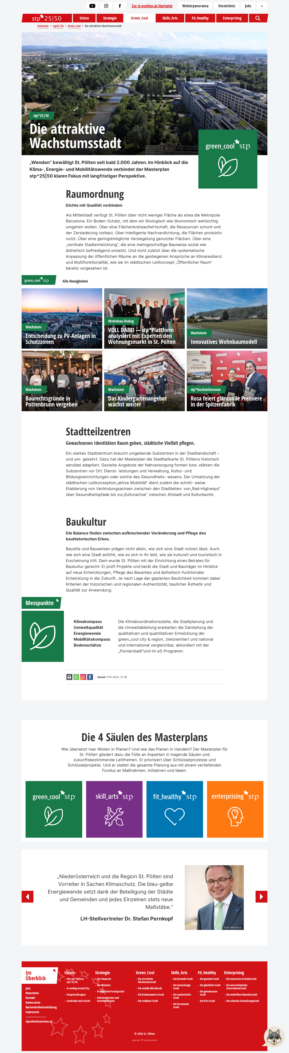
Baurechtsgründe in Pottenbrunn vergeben (51, 401)
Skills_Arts (170, 18)
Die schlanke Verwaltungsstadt (242, 1000)
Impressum (32, 1012)
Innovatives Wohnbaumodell (224, 342)
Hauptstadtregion (76, 994)
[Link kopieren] (83, 677)
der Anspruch (104, 978)
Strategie (110, 18)
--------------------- (36, 1016)
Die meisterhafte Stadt (182, 996)
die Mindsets (103, 985)
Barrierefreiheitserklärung (41, 1007)
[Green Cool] (37, 280)
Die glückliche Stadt (210, 985)
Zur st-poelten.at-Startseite (152, 5)
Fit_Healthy (200, 18)
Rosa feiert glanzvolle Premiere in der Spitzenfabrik (226, 401)
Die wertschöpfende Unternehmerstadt (236, 987)
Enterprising (232, 18)
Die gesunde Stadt (209, 978)
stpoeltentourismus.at (39, 1021)
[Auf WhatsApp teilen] (76, 677)
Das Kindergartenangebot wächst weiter (137, 401)
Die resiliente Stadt (148, 1000)
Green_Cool (139, 18)
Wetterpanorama (195, 5)
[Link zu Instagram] (106, 6)
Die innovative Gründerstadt (241, 978)
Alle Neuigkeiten (75, 281)
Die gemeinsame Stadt (208, 993)
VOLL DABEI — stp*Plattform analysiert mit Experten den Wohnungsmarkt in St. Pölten (142, 336)
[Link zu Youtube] (92, 6)
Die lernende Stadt (183, 978)
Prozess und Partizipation (110, 991)
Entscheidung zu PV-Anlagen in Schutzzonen (61, 339)
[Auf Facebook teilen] (90, 677)
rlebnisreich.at (151, 1040)
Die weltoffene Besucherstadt (241, 994)
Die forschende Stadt (181, 1005)
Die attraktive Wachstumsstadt (147, 980)
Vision (84, 18)
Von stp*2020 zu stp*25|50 (75, 980)
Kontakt (30, 998)
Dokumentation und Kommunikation (108, 999)
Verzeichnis (226, 5)
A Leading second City (78, 988)
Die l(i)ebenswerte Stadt (151, 994)
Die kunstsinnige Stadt (182, 987)
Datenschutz (33, 1002)
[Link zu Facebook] (120, 6)
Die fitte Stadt (207, 1000)
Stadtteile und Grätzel (78, 1000)
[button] (27, 897)
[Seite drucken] (69, 677)
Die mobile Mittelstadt (150, 988)
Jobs (248, 5)
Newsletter (32, 993)
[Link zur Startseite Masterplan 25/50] (47, 18)
